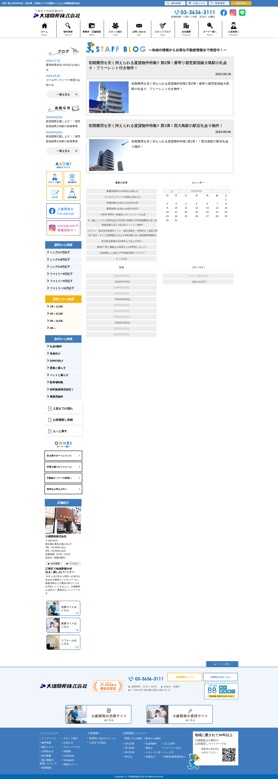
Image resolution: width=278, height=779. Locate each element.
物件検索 (68, 33)
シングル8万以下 (60, 259)
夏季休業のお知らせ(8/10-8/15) (122, 208)
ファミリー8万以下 (61, 273)
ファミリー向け (172, 748)
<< (172, 191)
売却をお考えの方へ (57, 489)
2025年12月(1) (122, 322)
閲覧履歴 (220, 3)
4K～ (53, 328)
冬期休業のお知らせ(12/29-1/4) (122, 203)
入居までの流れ (63, 408)
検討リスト (47, 747)
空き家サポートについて (59, 455)
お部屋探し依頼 (63, 419)
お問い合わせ (139, 33)
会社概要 (186, 33)
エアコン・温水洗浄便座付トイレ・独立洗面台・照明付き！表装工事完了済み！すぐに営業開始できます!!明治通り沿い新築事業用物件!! (122, 233)
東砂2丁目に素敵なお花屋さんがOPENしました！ (122, 247)
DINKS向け (56, 360)
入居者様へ (233, 33)
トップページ (48, 738)
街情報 (67, 751)
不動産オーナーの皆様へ (59, 478)
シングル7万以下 (60, 252)
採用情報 (46, 767)
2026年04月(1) (122, 299)
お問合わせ (47, 751)
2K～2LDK (56, 313)
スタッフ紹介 (115, 33)
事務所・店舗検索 (92, 33)
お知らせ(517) (199, 281)
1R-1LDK (129, 743)
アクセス (73, 563)
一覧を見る (63, 94)
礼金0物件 (56, 346)
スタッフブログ (163, 33)
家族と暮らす (58, 367)
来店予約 (241, 3)
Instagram (68, 760)
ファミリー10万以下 (62, 288)
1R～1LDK (56, 306)
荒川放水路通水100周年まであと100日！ (122, 241)
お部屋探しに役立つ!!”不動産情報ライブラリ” (122, 253)
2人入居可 (169, 743)
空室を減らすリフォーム (59, 467)
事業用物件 (56, 396)
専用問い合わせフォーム (102, 738)
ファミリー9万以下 (61, 281)
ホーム (44, 33)
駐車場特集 (56, 382)
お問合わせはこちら (220, 677)
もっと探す (60, 431)
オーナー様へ (210, 33)
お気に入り (199, 3)
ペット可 (169, 752)
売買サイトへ (70, 764)
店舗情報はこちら (185, 677)
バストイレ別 (153, 752)
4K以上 (129, 756)
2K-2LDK (129, 748)
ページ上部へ (224, 664)
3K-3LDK (129, 752)
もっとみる (121, 258)
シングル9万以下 (60, 266)
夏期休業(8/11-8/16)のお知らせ (122, 191)
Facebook (68, 755)
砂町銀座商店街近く (62, 389)
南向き (149, 748)
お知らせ (68, 742)
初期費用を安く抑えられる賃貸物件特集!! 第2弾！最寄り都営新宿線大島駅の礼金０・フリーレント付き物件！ (158, 65)
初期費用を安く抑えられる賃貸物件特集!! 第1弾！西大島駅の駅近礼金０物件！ (156, 126)
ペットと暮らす (59, 375)
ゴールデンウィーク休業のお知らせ (122, 197)
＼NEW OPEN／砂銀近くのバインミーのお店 (122, 214)
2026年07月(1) (122, 281)
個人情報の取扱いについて (48, 762)
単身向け (55, 353)
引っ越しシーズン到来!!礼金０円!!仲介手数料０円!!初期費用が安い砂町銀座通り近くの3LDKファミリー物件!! (122, 222)
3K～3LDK (56, 320)
